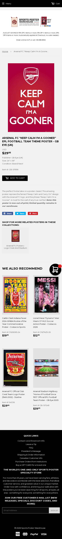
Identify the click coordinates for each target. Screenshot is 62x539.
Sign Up (54, 510)
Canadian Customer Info (31, 458)
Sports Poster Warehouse (33, 528)
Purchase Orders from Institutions (31, 461)
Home (5, 51)
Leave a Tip (31, 444)
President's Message (31, 451)
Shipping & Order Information (31, 455)
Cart (57, 3)
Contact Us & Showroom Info (31, 441)
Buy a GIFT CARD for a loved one (31, 465)
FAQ (31, 448)
